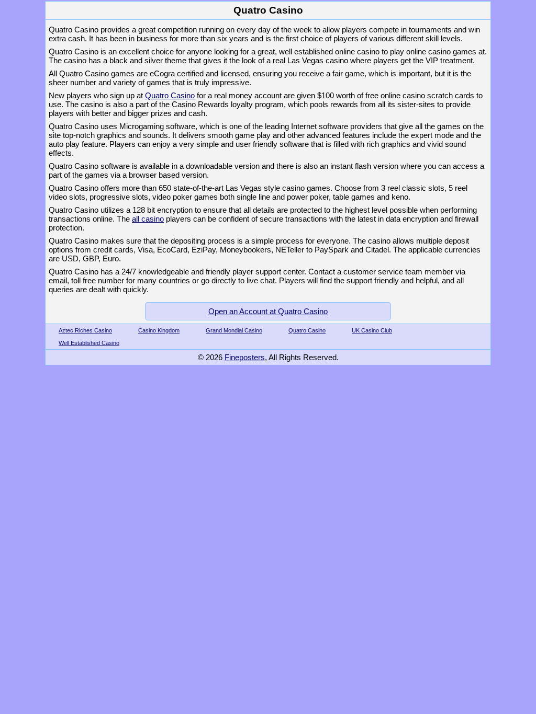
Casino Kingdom (159, 330)
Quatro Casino (170, 95)
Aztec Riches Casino (85, 330)
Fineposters (245, 357)
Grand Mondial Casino (234, 330)
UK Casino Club (372, 330)
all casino (148, 218)
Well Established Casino (89, 343)
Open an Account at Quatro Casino (268, 311)
